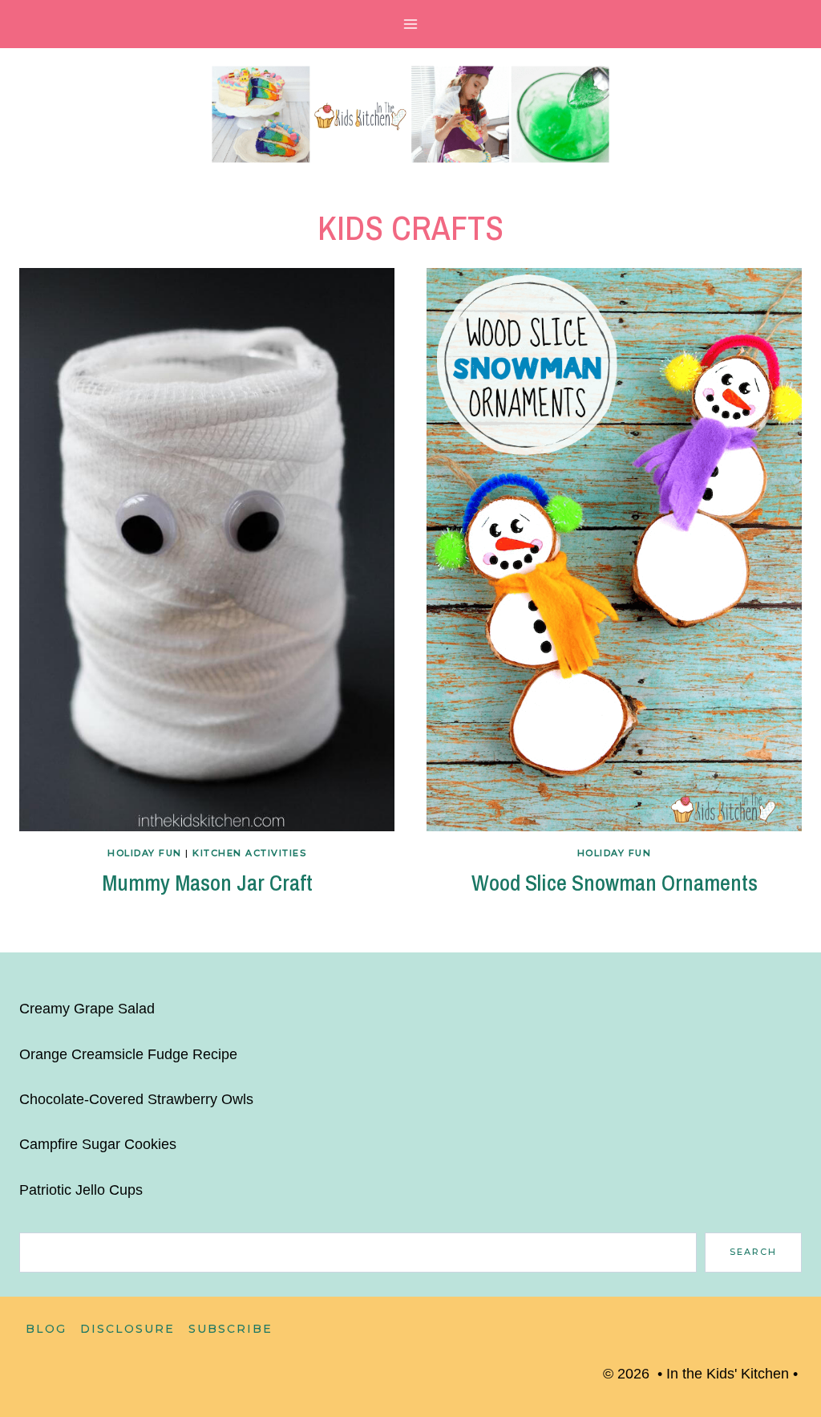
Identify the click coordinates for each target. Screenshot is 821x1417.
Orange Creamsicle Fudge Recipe (128, 1054)
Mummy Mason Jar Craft (207, 882)
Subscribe (230, 1329)
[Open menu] (411, 23)
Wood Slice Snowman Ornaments (614, 882)
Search (753, 1251)
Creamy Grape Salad (87, 1009)
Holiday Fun (144, 853)
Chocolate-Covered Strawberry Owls (136, 1099)
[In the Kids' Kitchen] (410, 114)
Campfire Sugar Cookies (97, 1144)
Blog (46, 1329)
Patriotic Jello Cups (81, 1190)
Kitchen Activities (249, 853)
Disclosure (127, 1329)
